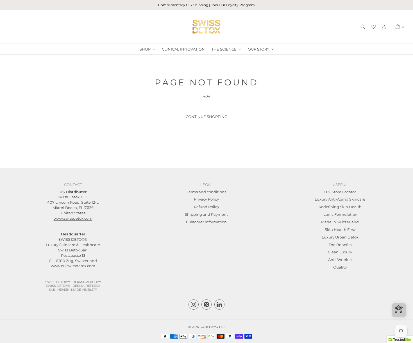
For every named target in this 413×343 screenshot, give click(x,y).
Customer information (206, 222)
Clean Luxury (340, 252)
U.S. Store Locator (340, 192)
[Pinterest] (206, 304)
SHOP (145, 49)
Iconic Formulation (340, 214)
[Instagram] (193, 304)
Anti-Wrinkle (340, 259)
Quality (340, 267)
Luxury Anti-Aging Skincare (340, 199)
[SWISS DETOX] (206, 26)
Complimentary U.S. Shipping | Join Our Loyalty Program (206, 5)
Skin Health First (340, 229)
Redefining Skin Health (340, 207)
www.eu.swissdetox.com (73, 266)
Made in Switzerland (340, 222)
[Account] (384, 27)
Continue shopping (206, 116)
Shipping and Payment (206, 214)
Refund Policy (206, 207)
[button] (362, 27)
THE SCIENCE (224, 49)
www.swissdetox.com (73, 218)
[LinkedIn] (219, 304)
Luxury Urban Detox (340, 237)
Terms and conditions (206, 192)
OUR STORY (258, 49)
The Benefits (340, 244)
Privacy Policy (206, 199)
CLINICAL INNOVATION (183, 49)
